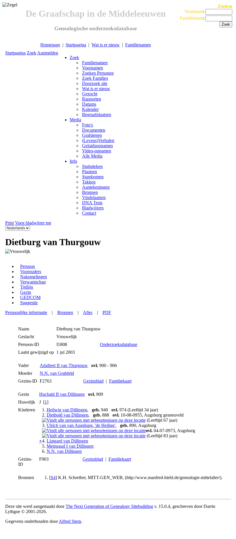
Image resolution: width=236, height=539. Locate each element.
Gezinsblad (93, 381)
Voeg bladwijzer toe (33, 222)
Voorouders (30, 271)
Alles (87, 312)
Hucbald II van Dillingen (62, 394)
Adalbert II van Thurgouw (64, 365)
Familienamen (138, 44)
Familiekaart (120, 381)
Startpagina (76, 44)
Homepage (50, 44)
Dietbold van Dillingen (67, 415)
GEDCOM (30, 297)
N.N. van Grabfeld (57, 373)
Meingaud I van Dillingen (70, 446)
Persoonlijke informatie (26, 312)
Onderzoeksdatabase (118, 344)
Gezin (25, 292)
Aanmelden (47, 52)
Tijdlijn (26, 287)
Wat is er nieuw (106, 44)
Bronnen (65, 312)
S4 (53, 477)
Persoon (27, 266)
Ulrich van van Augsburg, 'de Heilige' (81, 425)
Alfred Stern (70, 521)
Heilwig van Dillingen (67, 409)
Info (73, 161)
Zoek (31, 52)
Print (9, 222)
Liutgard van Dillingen (67, 440)
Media (75, 119)
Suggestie (29, 302)
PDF (106, 312)
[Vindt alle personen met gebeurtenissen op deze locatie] (94, 420)
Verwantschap (33, 281)
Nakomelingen (33, 276)
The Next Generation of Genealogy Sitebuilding (109, 506)
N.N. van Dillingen (64, 451)
